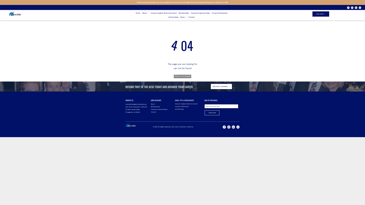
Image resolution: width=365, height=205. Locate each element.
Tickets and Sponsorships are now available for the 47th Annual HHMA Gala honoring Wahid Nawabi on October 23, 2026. (182, 2)
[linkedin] (356, 7)
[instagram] (352, 7)
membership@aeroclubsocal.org (135, 104)
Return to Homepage (182, 76)
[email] (360, 7)
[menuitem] (138, 13)
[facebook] (348, 7)
